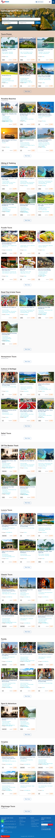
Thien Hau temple (13, 622)
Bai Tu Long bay (5, 52)
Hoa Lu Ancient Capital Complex (8, 80)
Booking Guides (22, 821)
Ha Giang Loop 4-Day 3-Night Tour (45, 178)
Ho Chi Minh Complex (6, 116)
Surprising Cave (46, 53)
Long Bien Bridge (41, 274)
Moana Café (40, 79)
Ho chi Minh (47, 211)
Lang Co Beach (41, 529)
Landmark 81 (30, 618)
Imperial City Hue (41, 787)
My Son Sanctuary (23, 554)
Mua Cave (44, 208)
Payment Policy (34, 824)
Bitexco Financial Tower (24, 593)
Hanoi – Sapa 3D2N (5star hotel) (26, 49)
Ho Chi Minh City (12, 467)
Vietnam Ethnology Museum (7, 120)
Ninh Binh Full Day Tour (6, 75)
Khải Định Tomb (47, 529)
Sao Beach (40, 142)
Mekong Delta (4, 592)
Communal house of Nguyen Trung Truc (27, 145)
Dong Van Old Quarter (24, 182)
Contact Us (22, 824)
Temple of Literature (24, 119)
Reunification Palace (48, 618)
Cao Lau (28, 245)
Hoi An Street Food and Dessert (44, 242)
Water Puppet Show (6, 271)
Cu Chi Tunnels (23, 592)
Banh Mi (8, 245)
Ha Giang (26, 185)
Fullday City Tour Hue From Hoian (45, 525)
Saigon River (4, 245)
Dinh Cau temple (41, 146)
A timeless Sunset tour (24, 783)
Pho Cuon (4, 246)
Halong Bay (11, 52)
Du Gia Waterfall (30, 183)
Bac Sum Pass (41, 181)
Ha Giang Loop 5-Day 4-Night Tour (27, 178)
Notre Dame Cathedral (6, 463)
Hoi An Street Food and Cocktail (26, 242)
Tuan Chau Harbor (46, 52)
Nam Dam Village (23, 181)
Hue (25, 391)
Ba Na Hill (40, 208)
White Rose (32, 245)
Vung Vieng (10, 53)
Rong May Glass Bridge (28, 53)
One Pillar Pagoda (23, 79)
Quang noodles (23, 245)
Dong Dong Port (47, 116)
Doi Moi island (41, 116)
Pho (7, 246)
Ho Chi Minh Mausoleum (24, 78)
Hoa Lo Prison (31, 119)
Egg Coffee (22, 271)
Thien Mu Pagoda (23, 389)
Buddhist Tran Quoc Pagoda (25, 80)
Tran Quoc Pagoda (5, 181)
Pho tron (27, 271)
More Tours (27, 91)
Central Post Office (5, 464)
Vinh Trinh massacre (6, 414)
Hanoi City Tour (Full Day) (25, 75)
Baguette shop (13, 245)
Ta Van (21, 53)
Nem (30, 271)
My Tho (9, 592)
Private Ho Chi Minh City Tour (26, 680)
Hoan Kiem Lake (5, 183)
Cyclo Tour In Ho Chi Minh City (8, 615)
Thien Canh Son (5, 53)
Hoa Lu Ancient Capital (6, 78)
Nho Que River (31, 182)
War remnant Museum (48, 592)
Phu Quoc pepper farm (42, 145)
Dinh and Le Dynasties (6, 79)
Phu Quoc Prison (46, 142)
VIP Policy (33, 821)
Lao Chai (31, 52)
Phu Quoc (44, 121)
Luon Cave (40, 53)
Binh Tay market (5, 467)
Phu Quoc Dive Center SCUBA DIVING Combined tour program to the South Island (45, 115)
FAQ (20, 823)
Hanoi (7, 56)
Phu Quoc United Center (24, 142)
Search (38, 22)
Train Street (22, 120)
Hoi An (7, 391)
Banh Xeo (40, 246)
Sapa (21, 52)
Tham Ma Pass (48, 182)
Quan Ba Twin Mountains (24, 209)
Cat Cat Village (26, 52)
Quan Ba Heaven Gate (48, 181)
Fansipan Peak (41, 78)
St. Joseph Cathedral (42, 275)
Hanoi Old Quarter (23, 116)
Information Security (35, 823)
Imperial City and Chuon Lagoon (44, 783)
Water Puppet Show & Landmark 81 (27, 615)
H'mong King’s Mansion (42, 183)
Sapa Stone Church (47, 79)
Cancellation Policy (35, 826)
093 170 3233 (40, 1)
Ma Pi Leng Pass (23, 183)
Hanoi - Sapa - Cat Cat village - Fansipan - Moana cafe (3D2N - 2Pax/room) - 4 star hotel (44, 76)
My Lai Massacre (5, 554)
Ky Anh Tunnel (41, 683)
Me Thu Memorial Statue (6, 555)
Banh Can (26, 246)
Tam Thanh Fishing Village (43, 389)
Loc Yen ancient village (48, 683)
